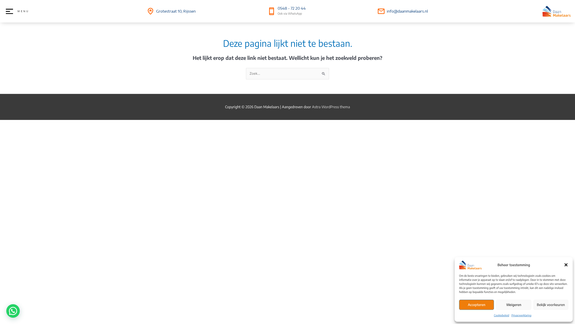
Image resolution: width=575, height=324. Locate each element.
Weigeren (513, 305)
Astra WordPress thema (331, 107)
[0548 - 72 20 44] (271, 11)
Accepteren (476, 305)
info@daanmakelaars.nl (407, 11)
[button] (566, 265)
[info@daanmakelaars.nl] (381, 11)
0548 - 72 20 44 (292, 8)
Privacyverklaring (521, 315)
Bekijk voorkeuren (551, 305)
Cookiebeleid (501, 315)
